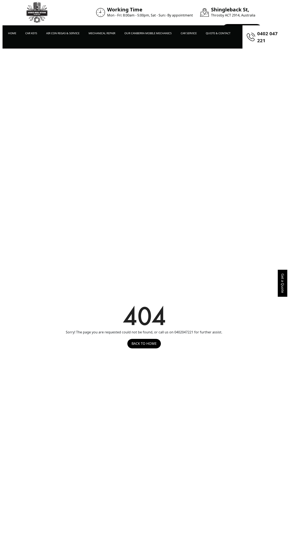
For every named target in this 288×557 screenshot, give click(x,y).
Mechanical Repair (102, 33)
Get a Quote (282, 283)
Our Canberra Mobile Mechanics (148, 33)
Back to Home (144, 343)
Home (12, 33)
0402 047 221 (267, 36)
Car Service (189, 33)
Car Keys (31, 33)
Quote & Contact (218, 33)
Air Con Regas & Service (62, 33)
